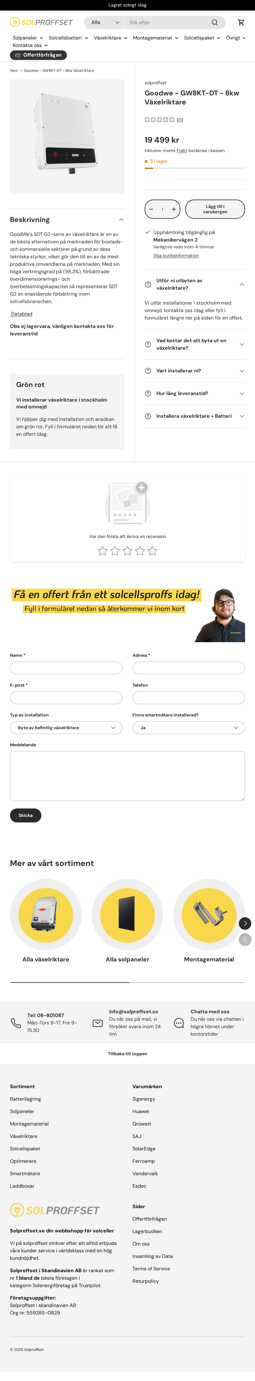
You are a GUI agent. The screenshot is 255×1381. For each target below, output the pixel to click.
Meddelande (23, 745)
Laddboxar (22, 1186)
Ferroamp (143, 1161)
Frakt (182, 150)
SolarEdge (143, 1148)
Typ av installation (29, 715)
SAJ (136, 1136)
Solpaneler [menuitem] (25, 38)
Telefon (140, 685)
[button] (241, 22)
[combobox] (155, 22)
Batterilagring (25, 1099)
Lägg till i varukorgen (215, 209)
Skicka (26, 815)
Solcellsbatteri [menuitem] (65, 38)
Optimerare (23, 1161)
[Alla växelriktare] (45, 914)
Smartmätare (25, 1173)
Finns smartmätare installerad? (165, 715)
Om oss (141, 1244)
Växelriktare (23, 1136)
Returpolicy (145, 1281)
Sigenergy (143, 1099)
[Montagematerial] (209, 914)
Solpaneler (22, 1111)
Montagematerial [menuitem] (152, 38)
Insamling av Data (152, 1256)
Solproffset (34, 1349)
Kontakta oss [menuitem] (27, 45)
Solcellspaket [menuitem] (199, 38)
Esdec (139, 1186)
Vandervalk (145, 1173)
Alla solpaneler (127, 959)
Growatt (141, 1124)
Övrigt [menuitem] (233, 38)
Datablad (21, 314)
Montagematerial (209, 959)
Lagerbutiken (147, 1231)
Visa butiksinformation (176, 255)
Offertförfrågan (149, 1219)
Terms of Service (151, 1268)
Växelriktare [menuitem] (107, 38)
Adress (139, 655)
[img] (159, 120)
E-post (17, 685)
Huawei (140, 1111)
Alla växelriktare (45, 959)
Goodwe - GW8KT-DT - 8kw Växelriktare (59, 70)
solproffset (156, 82)
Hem (14, 70)
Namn (16, 655)
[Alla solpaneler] (127, 914)
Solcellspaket (25, 1148)
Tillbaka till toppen (127, 1053)
